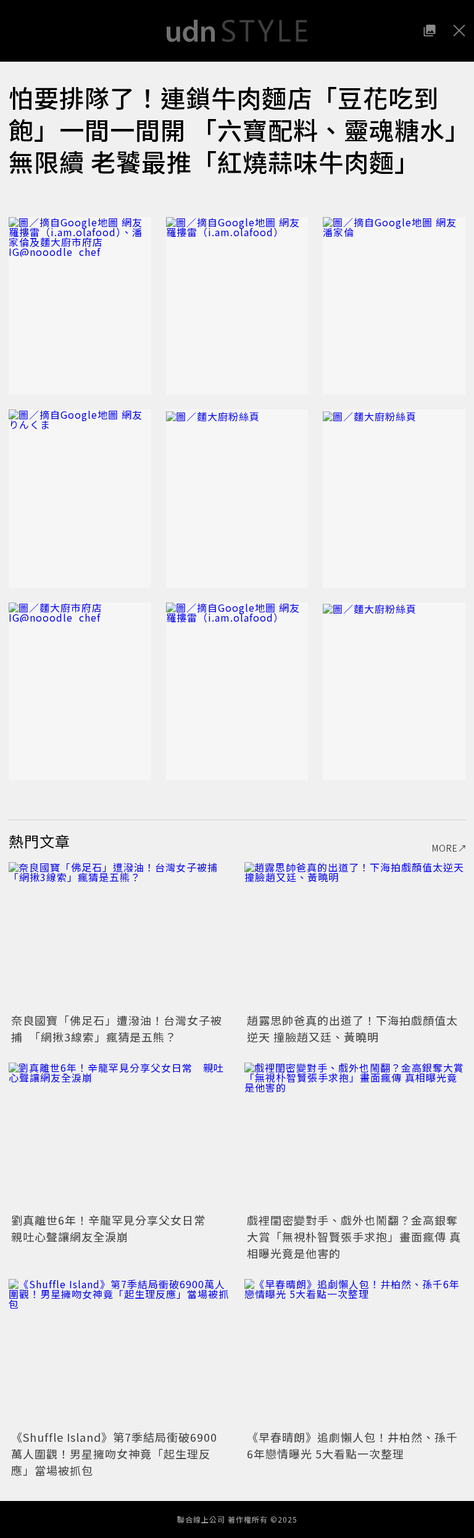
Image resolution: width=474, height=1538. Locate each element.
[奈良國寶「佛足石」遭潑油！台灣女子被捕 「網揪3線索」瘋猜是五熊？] (119, 936)
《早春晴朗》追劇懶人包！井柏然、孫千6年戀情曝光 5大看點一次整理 (352, 1445)
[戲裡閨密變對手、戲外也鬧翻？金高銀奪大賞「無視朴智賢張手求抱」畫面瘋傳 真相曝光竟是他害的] (354, 1136)
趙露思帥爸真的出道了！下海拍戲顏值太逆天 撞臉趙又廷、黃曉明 (352, 1028)
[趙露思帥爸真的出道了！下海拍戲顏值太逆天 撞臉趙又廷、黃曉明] (354, 936)
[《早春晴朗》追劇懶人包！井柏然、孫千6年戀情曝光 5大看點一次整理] (354, 1352)
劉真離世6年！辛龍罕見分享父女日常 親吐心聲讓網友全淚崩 (114, 1228)
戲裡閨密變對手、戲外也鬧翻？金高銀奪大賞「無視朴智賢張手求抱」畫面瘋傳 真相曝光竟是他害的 (354, 1236)
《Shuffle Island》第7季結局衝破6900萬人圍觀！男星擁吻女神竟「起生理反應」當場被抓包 (114, 1453)
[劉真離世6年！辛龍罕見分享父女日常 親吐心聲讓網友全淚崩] (119, 1136)
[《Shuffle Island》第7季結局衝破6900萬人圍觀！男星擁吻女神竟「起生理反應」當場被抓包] (119, 1352)
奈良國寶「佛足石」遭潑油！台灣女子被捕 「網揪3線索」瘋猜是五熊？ (116, 1028)
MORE (445, 848)
